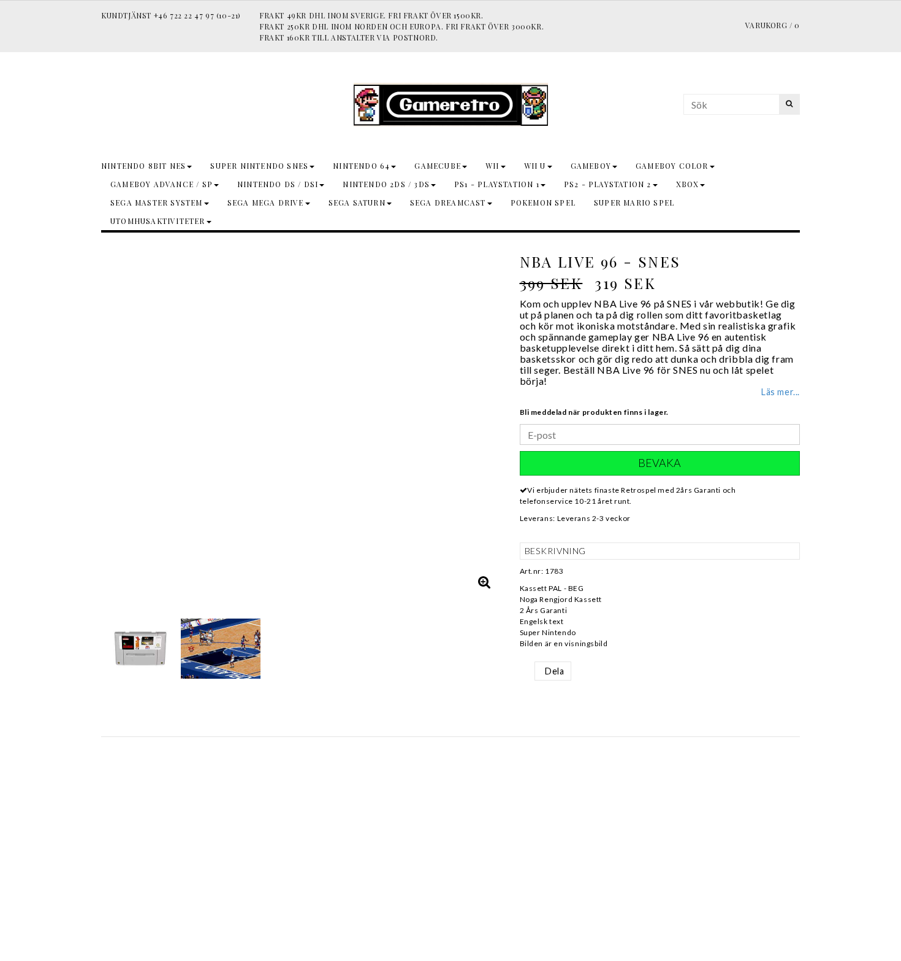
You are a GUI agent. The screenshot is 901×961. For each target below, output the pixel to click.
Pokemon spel (543, 202)
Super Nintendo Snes (259, 166)
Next (489, 420)
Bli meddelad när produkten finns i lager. (594, 412)
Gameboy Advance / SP (161, 184)
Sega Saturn (357, 202)
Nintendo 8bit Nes (143, 166)
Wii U (535, 166)
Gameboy (591, 166)
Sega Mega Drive (265, 202)
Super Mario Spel (634, 202)
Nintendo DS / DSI (277, 184)
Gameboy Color (672, 166)
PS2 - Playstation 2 (608, 184)
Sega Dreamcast (448, 202)
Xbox (687, 184)
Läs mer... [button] (780, 392)
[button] (485, 581)
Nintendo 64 (361, 166)
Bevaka (659, 462)
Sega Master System (156, 202)
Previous (113, 420)
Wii (492, 166)
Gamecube (437, 166)
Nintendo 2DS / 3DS (386, 184)
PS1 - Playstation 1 (496, 184)
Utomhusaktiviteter (157, 221)
